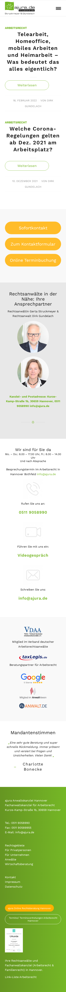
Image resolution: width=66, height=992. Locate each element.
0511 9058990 (33, 512)
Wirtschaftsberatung (19, 864)
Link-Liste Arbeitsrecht (21, 977)
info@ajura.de (39, 406)
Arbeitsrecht (16, 28)
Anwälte (10, 859)
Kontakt (10, 877)
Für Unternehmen (17, 855)
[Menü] (58, 8)
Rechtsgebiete (14, 845)
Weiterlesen (27, 85)
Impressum (12, 882)
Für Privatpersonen (18, 850)
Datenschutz (14, 886)
